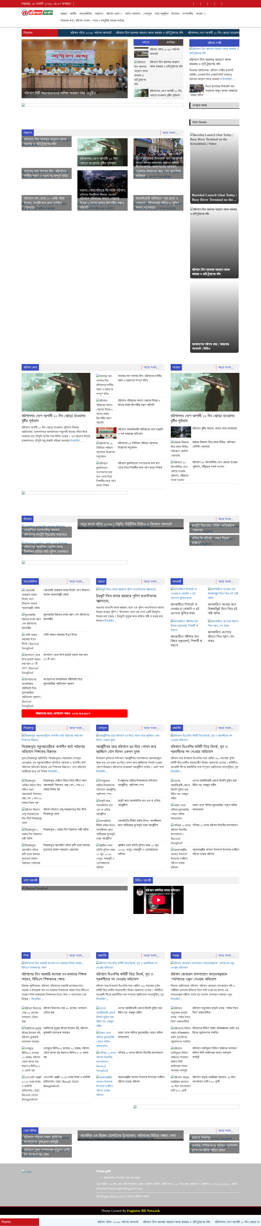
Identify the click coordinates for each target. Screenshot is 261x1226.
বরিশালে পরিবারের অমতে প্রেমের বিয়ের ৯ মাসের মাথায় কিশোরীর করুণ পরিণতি (102, 203)
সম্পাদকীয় (187, 13)
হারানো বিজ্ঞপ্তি (201, 1137)
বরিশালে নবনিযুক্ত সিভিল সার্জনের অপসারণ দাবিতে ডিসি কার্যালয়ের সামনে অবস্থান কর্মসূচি (214, 1052)
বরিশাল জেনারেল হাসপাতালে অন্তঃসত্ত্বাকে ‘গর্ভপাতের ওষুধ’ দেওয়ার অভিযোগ (199, 976)
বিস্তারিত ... (228, 79)
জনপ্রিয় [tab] (171, 42)
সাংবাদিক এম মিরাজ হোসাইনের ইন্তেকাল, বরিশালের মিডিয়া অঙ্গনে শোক (128, 1135)
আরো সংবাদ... (170, 133)
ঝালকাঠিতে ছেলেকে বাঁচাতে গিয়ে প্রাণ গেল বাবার (221, 636)
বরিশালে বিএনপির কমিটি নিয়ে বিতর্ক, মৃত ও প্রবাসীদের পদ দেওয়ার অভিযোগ (199, 749)
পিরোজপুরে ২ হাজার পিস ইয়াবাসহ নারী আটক (66, 829)
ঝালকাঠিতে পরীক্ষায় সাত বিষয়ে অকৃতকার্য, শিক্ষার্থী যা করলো (186, 640)
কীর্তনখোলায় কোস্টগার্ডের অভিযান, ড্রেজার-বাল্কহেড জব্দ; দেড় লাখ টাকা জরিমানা (158, 171)
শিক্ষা (26, 955)
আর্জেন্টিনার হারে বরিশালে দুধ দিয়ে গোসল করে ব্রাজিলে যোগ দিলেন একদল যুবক (126, 749)
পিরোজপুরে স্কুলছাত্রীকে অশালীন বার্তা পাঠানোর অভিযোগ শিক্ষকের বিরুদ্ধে (53, 749)
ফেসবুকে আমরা (199, 105)
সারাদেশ (99, 13)
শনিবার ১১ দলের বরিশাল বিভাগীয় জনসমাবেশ (215, 825)
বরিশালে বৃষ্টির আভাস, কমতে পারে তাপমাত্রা (214, 428)
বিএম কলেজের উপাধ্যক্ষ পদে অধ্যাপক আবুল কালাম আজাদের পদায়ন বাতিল (213, 91)
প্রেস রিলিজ (30, 1131)
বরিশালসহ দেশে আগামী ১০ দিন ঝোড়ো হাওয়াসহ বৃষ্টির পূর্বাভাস (200, 33)
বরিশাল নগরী (214, 43)
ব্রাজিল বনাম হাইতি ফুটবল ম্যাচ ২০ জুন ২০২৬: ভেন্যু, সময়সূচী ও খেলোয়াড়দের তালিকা (138, 849)
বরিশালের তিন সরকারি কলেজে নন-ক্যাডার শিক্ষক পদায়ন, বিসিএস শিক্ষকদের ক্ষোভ (54, 976)
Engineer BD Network (143, 1211)
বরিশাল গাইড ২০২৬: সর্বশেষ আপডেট (69, 33)
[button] (29, 68)
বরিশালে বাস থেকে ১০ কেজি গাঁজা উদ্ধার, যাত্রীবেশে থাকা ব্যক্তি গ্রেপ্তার (44, 203)
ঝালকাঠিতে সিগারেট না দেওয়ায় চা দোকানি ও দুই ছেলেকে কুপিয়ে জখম (185, 608)
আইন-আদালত (132, 13)
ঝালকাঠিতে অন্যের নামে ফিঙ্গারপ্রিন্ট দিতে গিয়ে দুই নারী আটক (222, 608)
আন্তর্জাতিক (85, 13)
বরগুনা (101, 581)
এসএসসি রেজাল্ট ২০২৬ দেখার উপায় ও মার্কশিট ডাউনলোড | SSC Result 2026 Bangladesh (66, 1081)
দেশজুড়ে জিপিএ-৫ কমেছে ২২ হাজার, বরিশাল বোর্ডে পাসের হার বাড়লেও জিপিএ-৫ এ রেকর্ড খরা (66, 1052)
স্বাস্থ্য (176, 955)
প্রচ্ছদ (63, 13)
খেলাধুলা (147, 13)
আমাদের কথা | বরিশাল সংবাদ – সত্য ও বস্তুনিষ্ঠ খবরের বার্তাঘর (92, 20)
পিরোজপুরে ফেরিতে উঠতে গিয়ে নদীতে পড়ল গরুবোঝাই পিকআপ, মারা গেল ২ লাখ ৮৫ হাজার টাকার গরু (65, 785)
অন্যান (200, 13)
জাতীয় (73, 13)
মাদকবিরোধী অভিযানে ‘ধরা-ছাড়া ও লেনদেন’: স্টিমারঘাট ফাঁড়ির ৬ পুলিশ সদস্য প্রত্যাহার (157, 203)
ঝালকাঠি (177, 581)
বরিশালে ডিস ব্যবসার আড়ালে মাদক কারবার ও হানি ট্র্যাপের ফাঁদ (128, 33)
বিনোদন (175, 13)
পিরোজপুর (29, 728)
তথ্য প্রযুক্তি (162, 13)
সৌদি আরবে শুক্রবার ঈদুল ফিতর (60, 635)
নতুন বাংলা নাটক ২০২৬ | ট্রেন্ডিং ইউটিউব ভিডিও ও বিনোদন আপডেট (126, 524)
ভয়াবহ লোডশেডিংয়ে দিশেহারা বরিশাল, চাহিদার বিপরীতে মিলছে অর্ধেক (70, 93)
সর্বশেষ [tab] (145, 42)
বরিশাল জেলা (113, 13)
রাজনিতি (177, 728)
